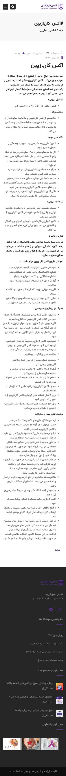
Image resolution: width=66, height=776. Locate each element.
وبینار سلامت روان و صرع (50, 660)
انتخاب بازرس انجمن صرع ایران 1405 (44, 652)
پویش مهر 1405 (55, 636)
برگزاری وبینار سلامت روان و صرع (46, 644)
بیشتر (57, 550)
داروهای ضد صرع (35, 53)
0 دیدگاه (55, 53)
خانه (61, 30)
